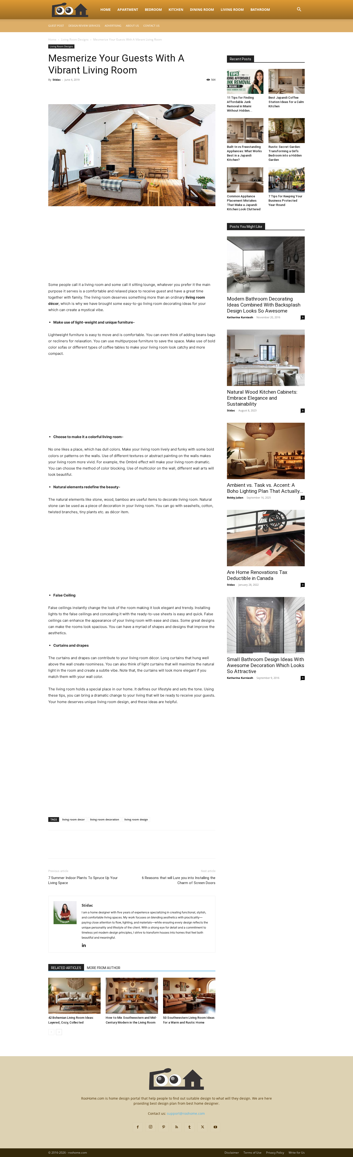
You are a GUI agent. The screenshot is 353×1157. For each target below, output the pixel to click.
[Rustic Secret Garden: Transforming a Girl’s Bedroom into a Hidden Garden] (286, 130)
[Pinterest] (75, 90)
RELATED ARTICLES (66, 968)
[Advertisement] (131, 246)
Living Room (232, 9)
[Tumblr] (189, 1127)
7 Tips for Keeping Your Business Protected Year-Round (285, 200)
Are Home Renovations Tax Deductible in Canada (257, 575)
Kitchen (176, 9)
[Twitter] (64, 90)
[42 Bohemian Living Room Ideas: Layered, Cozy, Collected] (74, 996)
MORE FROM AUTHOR (103, 968)
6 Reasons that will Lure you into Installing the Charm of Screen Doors (178, 880)
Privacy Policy (275, 1153)
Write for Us (297, 1153)
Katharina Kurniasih (240, 317)
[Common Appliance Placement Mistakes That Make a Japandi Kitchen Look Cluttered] (245, 179)
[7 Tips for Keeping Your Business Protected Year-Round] (286, 179)
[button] (299, 10)
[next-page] (59, 1032)
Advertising (113, 25)
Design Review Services (84, 25)
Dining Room (202, 9)
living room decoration (104, 819)
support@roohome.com (186, 1113)
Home (105, 9)
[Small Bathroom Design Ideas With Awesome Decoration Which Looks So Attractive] (266, 625)
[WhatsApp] (86, 90)
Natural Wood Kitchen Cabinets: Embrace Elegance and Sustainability (262, 398)
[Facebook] (53, 90)
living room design (136, 819)
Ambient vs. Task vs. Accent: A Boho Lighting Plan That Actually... (265, 488)
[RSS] (176, 1127)
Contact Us (151, 25)
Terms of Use (252, 1153)
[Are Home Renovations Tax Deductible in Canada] (266, 538)
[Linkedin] (86, 945)
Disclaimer (232, 1153)
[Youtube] (215, 1127)
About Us (132, 25)
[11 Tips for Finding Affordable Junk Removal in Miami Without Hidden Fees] (245, 81)
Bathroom (260, 9)
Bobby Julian (235, 497)
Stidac (57, 79)
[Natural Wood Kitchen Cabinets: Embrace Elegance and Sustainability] (266, 358)
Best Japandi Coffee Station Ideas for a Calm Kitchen (286, 102)
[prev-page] (51, 1032)
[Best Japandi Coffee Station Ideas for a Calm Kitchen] (286, 81)
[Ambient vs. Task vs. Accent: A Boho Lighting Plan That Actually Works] (266, 451)
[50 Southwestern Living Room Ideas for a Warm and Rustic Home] (189, 996)
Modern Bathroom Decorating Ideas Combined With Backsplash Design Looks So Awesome (263, 305)
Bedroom (153, 9)
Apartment (127, 9)
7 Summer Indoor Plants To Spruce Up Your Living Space (83, 880)
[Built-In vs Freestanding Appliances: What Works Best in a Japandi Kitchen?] (245, 130)
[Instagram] (150, 1127)
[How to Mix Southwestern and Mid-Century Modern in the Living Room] (132, 996)
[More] (97, 90)
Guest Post (56, 25)
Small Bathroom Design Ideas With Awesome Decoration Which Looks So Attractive (265, 665)
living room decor (73, 819)
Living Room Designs (75, 39)
